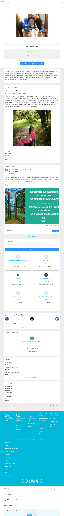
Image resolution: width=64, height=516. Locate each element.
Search (32, 249)
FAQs (29, 420)
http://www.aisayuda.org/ (11, 161)
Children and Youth (10, 463)
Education (7, 457)
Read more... (8, 185)
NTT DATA (53, 418)
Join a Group (19, 425)
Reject (35, 514)
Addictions (7, 442)
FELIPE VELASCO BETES (18, 296)
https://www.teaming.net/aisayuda (15, 327)
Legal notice (31, 423)
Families (7, 460)
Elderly (6, 472)
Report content (55, 405)
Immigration (8, 466)
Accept (29, 514)
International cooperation (11, 448)
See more (32, 309)
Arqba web (18, 278)
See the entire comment (52, 226)
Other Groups (8, 475)
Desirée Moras (46, 260)
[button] (29, 146)
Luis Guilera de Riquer (46, 278)
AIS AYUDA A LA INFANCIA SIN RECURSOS (21, 170)
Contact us (30, 426)
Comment (55, 231)
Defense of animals (10, 451)
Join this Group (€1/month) (32, 63)
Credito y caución (54, 421)
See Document (8, 157)
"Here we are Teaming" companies (42, 422)
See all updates (32, 236)
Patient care (8, 445)
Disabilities (7, 454)
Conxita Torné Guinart (46, 296)
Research (7, 469)
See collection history (32, 377)
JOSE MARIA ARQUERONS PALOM (18, 260)
